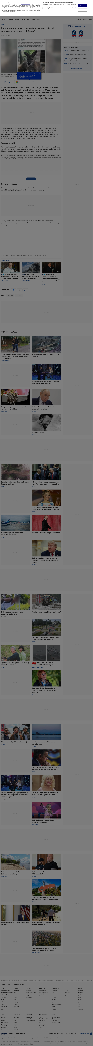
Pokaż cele (82, 10)
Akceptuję (82, 5)
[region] (46, 8)
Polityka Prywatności (6, 13)
